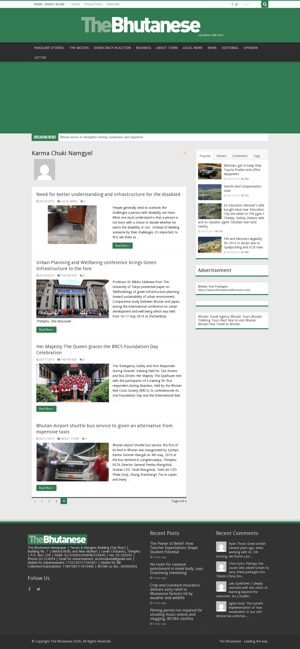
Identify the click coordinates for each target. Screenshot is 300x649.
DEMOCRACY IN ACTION (112, 48)
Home (75, 4)
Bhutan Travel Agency (214, 316)
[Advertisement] (150, 98)
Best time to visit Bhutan (238, 320)
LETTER (40, 57)
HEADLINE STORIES (49, 48)
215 (246, 195)
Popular (205, 156)
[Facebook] (232, 4)
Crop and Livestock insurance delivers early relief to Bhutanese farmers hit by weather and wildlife (175, 591)
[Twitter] (237, 4)
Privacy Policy (93, 4)
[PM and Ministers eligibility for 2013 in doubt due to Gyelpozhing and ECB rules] (209, 245)
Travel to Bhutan (228, 324)
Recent (221, 156)
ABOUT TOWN (167, 48)
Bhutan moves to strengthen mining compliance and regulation (101, 137)
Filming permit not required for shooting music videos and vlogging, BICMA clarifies (176, 614)
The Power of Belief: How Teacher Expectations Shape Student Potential (174, 547)
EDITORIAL (230, 48)
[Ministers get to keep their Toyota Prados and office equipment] (209, 171)
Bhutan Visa (206, 324)
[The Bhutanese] (150, 24)
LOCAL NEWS (192, 48)
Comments (240, 156)
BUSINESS (143, 48)
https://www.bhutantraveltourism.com (223, 290)
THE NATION (79, 48)
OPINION (251, 48)
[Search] (264, 4)
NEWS (212, 48)
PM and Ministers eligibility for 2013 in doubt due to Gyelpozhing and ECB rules (243, 243)
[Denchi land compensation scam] (209, 192)
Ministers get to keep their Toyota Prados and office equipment (243, 170)
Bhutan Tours (240, 316)
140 (246, 252)
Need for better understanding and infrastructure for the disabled (108, 194)
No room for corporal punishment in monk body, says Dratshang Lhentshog (176, 568)
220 (246, 179)
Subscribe (113, 4)
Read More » (122, 245)
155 (220, 231)
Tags (256, 156)
